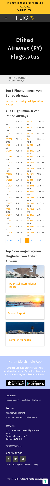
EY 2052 (9, 226)
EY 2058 (9, 232)
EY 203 (30, 180)
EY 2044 (9, 215)
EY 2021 (30, 174)
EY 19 (8, 122)
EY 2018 (30, 168)
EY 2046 (30, 215)
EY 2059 (30, 232)
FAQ (36, 465)
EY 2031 (9, 186)
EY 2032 (30, 186)
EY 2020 (9, 174)
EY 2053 (30, 226)
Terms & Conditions (14, 417)
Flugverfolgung (12, 400)
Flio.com (11, 78)
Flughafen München (19, 339)
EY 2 (8, 101)
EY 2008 (30, 151)
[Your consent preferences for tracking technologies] (45, 481)
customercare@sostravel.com (19, 465)
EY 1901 (30, 133)
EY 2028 (9, 180)
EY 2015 (30, 162)
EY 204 (8, 209)
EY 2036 (30, 203)
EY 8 (13, 101)
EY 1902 (9, 139)
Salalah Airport (16, 313)
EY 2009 (9, 157)
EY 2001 (9, 151)
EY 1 (18, 101)
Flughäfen (36, 400)
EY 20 (8, 145)
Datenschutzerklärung (15, 413)
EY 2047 (9, 221)
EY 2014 (9, 162)
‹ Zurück (10, 240)
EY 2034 (30, 197)
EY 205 (30, 221)
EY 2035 (9, 203)
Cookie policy (31, 417)
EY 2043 (30, 209)
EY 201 (30, 157)
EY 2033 (30, 191)
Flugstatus (23, 78)
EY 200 (30, 145)
